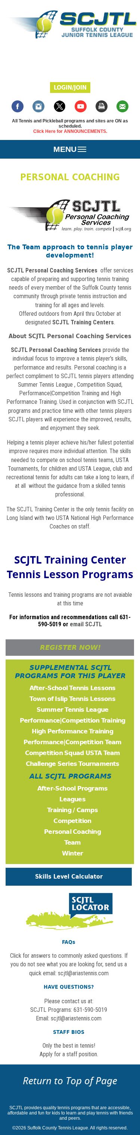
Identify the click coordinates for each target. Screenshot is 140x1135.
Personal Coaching (72, 831)
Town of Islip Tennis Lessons (72, 698)
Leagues (72, 799)
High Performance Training (72, 731)
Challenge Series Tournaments (72, 763)
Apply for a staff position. (69, 1054)
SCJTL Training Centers (83, 322)
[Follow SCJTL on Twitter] (59, 110)
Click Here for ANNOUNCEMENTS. (70, 131)
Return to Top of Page (70, 1080)
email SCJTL (86, 624)
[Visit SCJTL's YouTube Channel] (80, 110)
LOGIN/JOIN (70, 87)
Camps (87, 810)
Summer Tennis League (45, 384)
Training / (62, 810)
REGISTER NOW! (70, 647)
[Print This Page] (101, 110)
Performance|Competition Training (59, 393)
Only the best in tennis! (69, 1045)
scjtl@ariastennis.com (76, 1018)
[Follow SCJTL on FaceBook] (17, 110)
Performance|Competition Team (73, 742)
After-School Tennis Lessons (72, 688)
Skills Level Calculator (69, 876)
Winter (72, 853)
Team (72, 842)
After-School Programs (72, 788)
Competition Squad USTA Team (72, 753)
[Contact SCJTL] (122, 110)
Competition (72, 820)
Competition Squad (99, 384)
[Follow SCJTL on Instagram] (38, 110)
